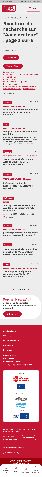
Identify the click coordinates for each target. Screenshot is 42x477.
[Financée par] (21, 373)
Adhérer (16, 471)
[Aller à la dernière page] (28, 289)
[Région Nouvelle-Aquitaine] (21, 379)
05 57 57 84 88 (8, 436)
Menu (35, 8)
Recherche (6, 471)
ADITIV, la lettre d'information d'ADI (18, 365)
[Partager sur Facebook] (13, 452)
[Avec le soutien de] (21, 394)
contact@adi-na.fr (9, 439)
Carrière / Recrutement (13, 362)
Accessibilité (7, 1)
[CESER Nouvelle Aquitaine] (21, 405)
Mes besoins (8, 331)
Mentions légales (24, 460)
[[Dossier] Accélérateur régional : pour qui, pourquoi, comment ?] (21, 230)
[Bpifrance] (21, 398)
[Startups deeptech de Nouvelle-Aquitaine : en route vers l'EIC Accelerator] (21, 207)
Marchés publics (10, 358)
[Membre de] (21, 411)
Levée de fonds (10, 84)
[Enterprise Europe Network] (21, 416)
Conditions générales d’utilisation (20, 462)
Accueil (6, 18)
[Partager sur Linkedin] (4, 452)
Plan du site (14, 460)
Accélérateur (29, 88)
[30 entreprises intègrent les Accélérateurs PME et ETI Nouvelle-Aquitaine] (21, 158)
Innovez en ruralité (12, 88)
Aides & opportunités (35, 472)
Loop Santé (8, 72)
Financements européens (15, 81)
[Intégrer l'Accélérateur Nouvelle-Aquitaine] (21, 134)
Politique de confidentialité (21, 463)
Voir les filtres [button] (12, 66)
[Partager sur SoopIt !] (17, 452)
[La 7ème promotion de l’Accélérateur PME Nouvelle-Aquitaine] (21, 181)
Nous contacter (28, 438)
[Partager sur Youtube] (9, 452)
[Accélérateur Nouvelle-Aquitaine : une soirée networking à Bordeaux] (21, 108)
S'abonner (11, 314)
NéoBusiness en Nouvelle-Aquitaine (19, 86)
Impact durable (9, 341)
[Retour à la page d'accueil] (9, 8)
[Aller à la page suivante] (26, 289)
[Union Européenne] (21, 388)
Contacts (25, 472)
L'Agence (7, 345)
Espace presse (9, 355)
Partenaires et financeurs (30, 1)
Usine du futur (9, 79)
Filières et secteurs (11, 336)
